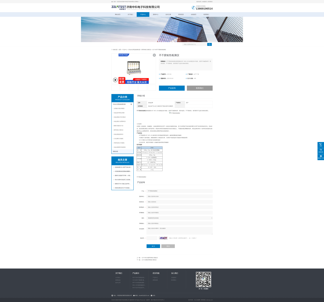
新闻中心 (155, 14)
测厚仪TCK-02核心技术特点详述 (123, 183)
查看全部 (115, 151)
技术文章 (168, 14)
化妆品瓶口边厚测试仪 (120, 121)
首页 (120, 49)
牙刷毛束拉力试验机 (119, 143)
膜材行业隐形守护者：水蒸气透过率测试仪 (123, 175)
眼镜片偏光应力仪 (118, 125)
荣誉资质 (181, 14)
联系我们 (210, 1)
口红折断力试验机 (118, 138)
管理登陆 (203, 300)
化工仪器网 (197, 300)
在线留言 (204, 1)
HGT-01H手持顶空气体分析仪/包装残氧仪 (139, 287)
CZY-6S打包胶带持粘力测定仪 (150, 257)
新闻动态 (117, 280)
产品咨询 (172, 88)
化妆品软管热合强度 (119, 112)
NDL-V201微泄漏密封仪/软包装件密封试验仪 (139, 285)
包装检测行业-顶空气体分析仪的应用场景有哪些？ (123, 167)
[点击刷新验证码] (163, 238)
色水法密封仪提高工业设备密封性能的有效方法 (123, 179)
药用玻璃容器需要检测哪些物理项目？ (123, 171)
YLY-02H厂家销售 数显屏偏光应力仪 (139, 280)
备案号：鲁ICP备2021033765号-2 (155, 300)
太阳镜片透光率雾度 (119, 108)
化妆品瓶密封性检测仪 (120, 147)
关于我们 (130, 14)
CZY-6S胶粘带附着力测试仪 (149, 260)
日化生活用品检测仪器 (134, 49)
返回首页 (198, 1)
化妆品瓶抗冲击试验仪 (120, 117)
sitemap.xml (209, 300)
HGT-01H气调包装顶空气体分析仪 (139, 277)
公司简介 (117, 277)
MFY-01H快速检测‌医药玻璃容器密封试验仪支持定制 (139, 282)
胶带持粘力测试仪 (146, 49)
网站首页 (117, 14)
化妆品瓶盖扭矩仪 (118, 134)
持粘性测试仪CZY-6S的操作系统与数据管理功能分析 (123, 188)
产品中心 (143, 14)
